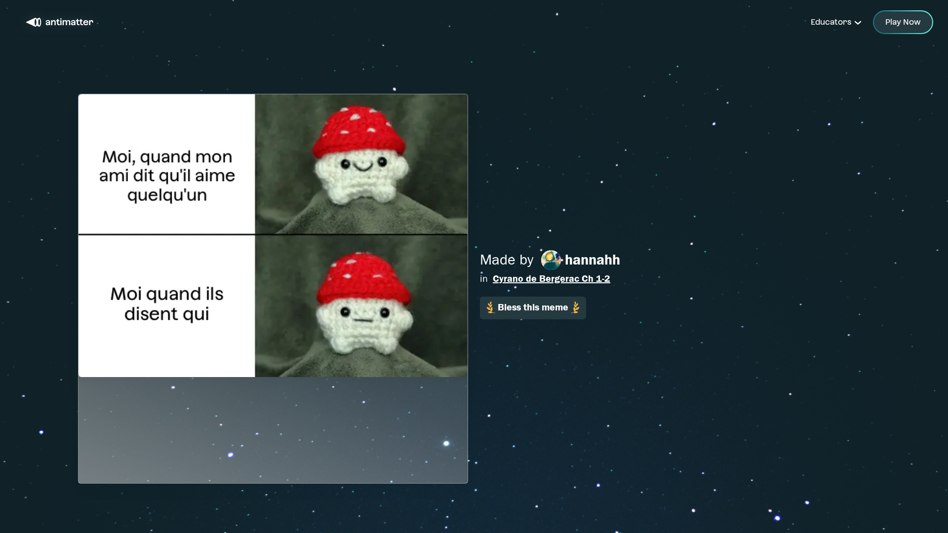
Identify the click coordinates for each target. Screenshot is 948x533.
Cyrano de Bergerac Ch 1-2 (551, 278)
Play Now (903, 22)
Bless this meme (533, 307)
